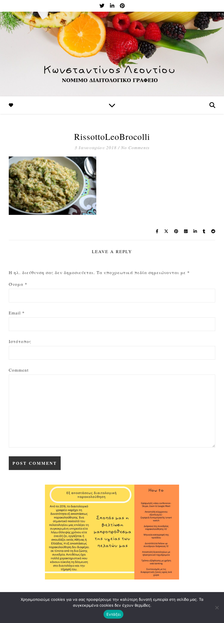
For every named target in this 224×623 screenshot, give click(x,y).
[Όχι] (217, 607)
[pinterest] (122, 5)
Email (17, 313)
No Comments (135, 147)
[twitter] (102, 5)
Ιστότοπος (20, 341)
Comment (19, 370)
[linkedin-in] (113, 5)
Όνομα (18, 284)
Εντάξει (113, 614)
